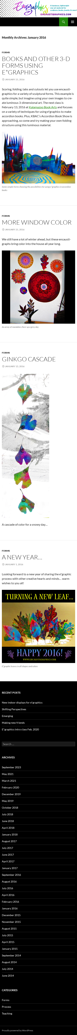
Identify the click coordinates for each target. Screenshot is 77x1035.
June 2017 (8, 854)
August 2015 (9, 928)
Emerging (7, 716)
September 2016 (11, 874)
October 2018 (10, 807)
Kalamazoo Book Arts (43, 107)
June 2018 (8, 821)
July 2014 (7, 968)
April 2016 (8, 895)
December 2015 (11, 915)
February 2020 (10, 787)
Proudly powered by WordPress (17, 1030)
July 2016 (7, 888)
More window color (37, 222)
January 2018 (10, 834)
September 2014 (11, 955)
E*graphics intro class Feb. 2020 (20, 729)
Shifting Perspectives (14, 709)
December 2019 (11, 794)
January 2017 (10, 868)
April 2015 (8, 942)
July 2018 (7, 814)
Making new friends (13, 722)
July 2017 (7, 847)
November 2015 (11, 921)
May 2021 (7, 774)
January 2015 (10, 948)
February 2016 (10, 901)
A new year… (22, 557)
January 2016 (10, 908)
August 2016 (9, 881)
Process (6, 1006)
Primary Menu (72, 21)
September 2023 (11, 767)
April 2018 (8, 827)
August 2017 (9, 841)
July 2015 (7, 935)
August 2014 (9, 962)
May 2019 (7, 800)
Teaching (7, 1013)
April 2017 (8, 861)
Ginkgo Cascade (29, 359)
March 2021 (9, 780)
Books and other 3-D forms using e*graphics (36, 65)
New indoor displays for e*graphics (22, 702)
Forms (6, 52)
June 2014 (8, 975)
